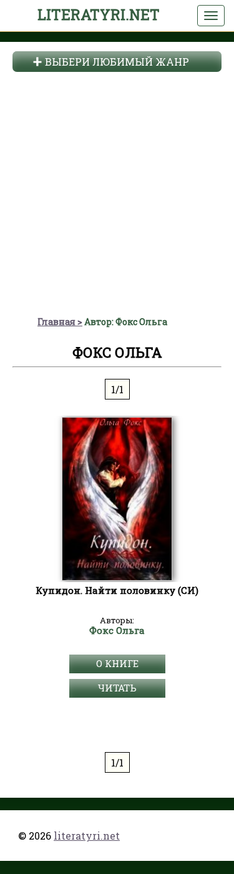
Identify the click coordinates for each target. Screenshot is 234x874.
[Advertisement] (117, 192)
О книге (117, 663)
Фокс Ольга (117, 631)
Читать (117, 687)
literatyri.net (98, 14)
